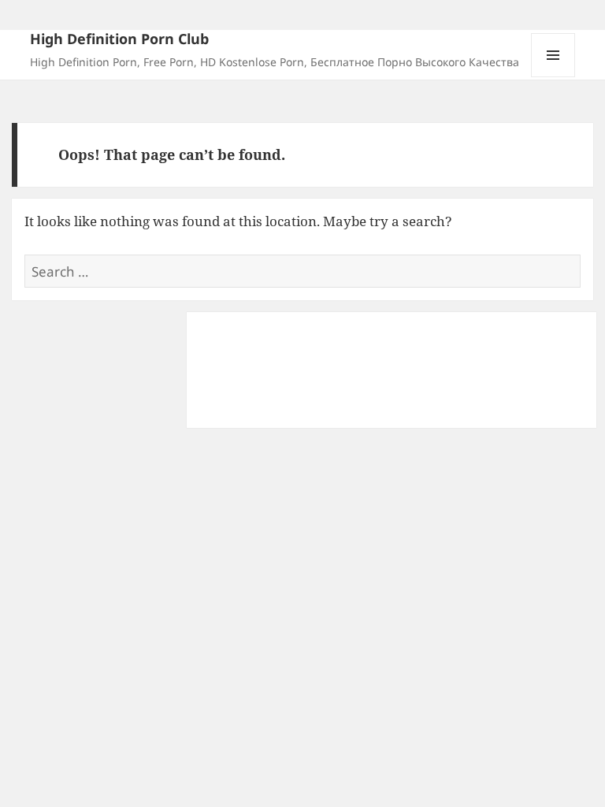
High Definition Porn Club (119, 38)
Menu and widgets (553, 76)
